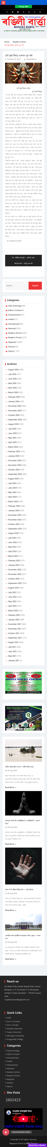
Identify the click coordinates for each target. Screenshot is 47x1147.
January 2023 (13, 565)
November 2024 (14, 465)
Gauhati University (14, 1029)
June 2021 (12, 651)
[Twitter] (12, 12)
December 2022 (14, 569)
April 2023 (12, 551)
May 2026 (12, 383)
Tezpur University (14, 1032)
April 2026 (12, 388)
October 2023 (13, 524)
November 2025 (14, 410)
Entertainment (14, 315)
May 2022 (12, 601)
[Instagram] (23, 12)
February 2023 (14, 560)
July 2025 (12, 429)
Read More (9, 787)
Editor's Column (15, 310)
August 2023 (13, 533)
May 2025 (12, 438)
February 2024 (14, 506)
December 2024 (14, 460)
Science (11, 347)
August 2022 (13, 588)
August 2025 (13, 424)
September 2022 (15, 583)
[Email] (40, 12)
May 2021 (12, 656)
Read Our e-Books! (37, 1145)
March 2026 (13, 392)
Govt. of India (12, 1025)
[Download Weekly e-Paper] (5, 1132)
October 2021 (13, 633)
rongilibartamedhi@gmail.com (17, 1000)
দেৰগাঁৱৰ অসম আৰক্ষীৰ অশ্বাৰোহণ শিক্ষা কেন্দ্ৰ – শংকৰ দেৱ (22, 936)
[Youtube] (18, 12)
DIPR (9, 1018)
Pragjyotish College (15, 1039)
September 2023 (15, 529)
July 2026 (12, 374)
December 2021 (14, 624)
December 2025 (14, 406)
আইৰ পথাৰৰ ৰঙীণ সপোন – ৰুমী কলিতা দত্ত (19, 767)
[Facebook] (7, 12)
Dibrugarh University (15, 1036)
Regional (12, 342)
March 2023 (13, 556)
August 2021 (13, 642)
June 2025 (12, 433)
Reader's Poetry (14, 337)
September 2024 (15, 474)
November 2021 (14, 629)
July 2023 (12, 538)
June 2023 (12, 542)
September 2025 (15, 420)
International (13, 324)
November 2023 (14, 520)
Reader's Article (15, 241)
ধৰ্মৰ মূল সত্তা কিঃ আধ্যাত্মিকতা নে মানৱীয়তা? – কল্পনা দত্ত (22, 822)
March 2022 (13, 610)
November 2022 (14, 574)
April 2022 (12, 606)
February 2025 (14, 451)
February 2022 (14, 615)
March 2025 (13, 447)
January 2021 (13, 660)
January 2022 (13, 620)
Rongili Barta (31, 59)
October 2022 (13, 579)
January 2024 (13, 510)
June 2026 (12, 379)
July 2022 (12, 592)
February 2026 (14, 397)
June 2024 (12, 488)
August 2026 (13, 369)
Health (11, 319)
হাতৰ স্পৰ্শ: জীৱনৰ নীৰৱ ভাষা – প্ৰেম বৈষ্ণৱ (19, 889)
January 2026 (13, 401)
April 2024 (12, 497)
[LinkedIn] (29, 12)
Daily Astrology (14, 306)
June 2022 (12, 597)
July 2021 (12, 647)
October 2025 (13, 415)
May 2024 (12, 492)
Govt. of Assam (13, 1021)
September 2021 (15, 638)
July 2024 (12, 483)
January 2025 (13, 456)
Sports (11, 351)
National (11, 328)
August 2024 (13, 479)
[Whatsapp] (34, 12)
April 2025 (12, 442)
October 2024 (13, 470)
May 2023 (12, 547)
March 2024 (13, 501)
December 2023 (14, 515)
